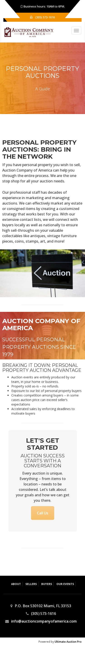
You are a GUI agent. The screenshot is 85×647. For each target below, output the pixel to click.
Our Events (65, 584)
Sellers (31, 584)
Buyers (46, 584)
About (16, 584)
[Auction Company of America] (26, 32)
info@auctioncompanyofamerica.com (44, 621)
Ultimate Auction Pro (68, 642)
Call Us (42, 513)
